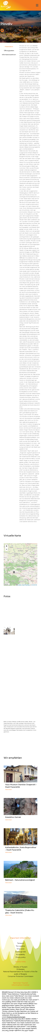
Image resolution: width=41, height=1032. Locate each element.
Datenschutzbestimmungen (16, 1017)
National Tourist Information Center (20, 984)
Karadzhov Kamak (13, 817)
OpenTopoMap (26, 585)
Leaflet (19, 585)
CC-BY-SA (34, 585)
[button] (37, 5)
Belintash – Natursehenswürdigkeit (20, 880)
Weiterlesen (8, 789)
